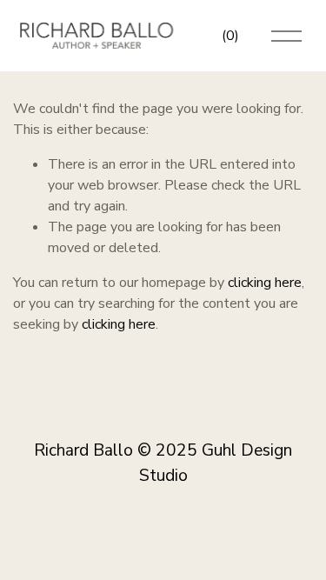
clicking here (265, 282)
